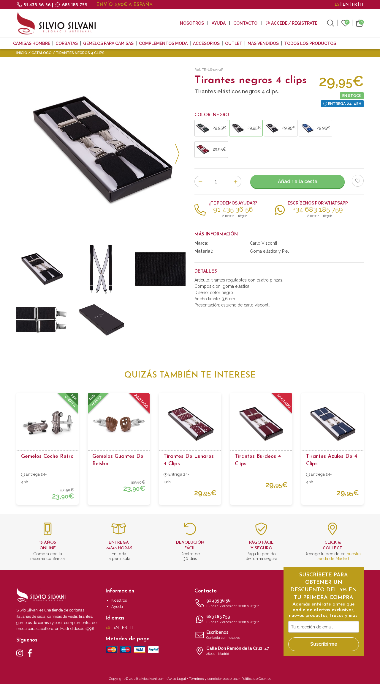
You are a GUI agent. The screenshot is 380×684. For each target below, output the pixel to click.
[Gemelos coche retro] (47, 423)
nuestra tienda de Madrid (338, 556)
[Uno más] (235, 181)
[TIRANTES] (41, 320)
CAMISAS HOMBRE (31, 43)
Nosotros (192, 23)
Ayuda (219, 23)
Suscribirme (323, 644)
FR (354, 5)
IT (362, 5)
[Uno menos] (200, 181)
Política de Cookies (256, 679)
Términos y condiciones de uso (213, 679)
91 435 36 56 (37, 5)
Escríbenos (223, 635)
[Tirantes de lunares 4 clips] (190, 423)
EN (346, 5)
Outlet (233, 43)
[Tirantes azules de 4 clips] (332, 423)
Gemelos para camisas (108, 43)
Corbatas (67, 43)
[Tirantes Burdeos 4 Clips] (261, 423)
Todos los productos (310, 43)
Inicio (21, 53)
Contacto (245, 23)
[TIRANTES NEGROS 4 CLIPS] (101, 150)
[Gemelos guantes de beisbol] (118, 423)
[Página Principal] (56, 23)
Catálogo (41, 53)
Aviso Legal (176, 679)
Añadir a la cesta (297, 181)
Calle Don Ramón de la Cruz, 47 (237, 651)
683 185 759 (74, 5)
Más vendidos (263, 43)
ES (337, 5)
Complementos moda (163, 43)
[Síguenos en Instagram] (19, 652)
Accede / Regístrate (293, 23)
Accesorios (206, 43)
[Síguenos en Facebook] (30, 652)
